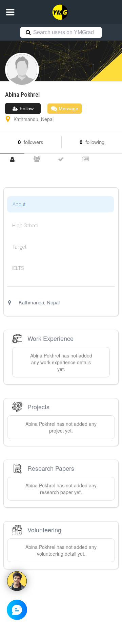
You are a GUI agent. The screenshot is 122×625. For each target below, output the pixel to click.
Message (67, 108)
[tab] (12, 159)
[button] (10, 12)
